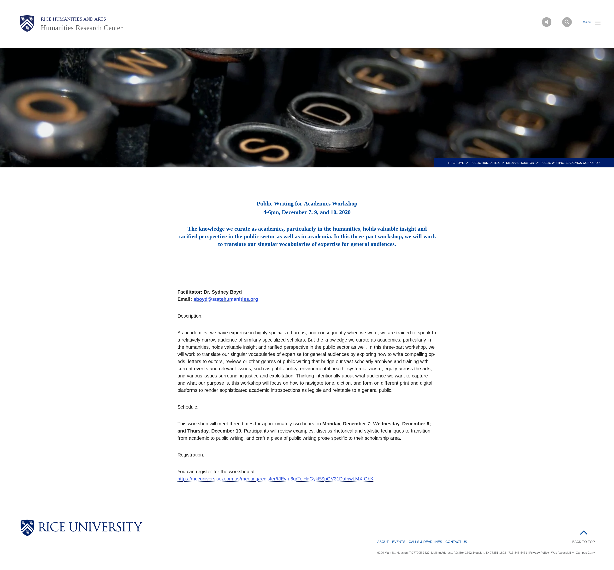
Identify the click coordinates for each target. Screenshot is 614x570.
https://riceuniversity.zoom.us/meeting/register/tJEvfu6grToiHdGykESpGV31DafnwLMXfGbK (275, 478)
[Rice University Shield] (27, 23)
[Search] (567, 22)
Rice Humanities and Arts (73, 19)
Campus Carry (585, 552)
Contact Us (456, 542)
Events (398, 542)
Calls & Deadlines (425, 542)
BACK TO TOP (583, 542)
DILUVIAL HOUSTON (520, 163)
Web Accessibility (562, 552)
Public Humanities (485, 163)
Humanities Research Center (82, 28)
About (383, 542)
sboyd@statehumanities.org (226, 299)
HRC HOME (456, 163)
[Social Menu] (546, 22)
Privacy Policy (539, 552)
